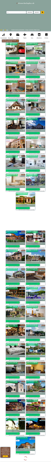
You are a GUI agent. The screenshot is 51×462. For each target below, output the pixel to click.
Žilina (7, 440)
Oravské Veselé (29, 46)
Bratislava (8, 46)
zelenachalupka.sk (25, 3)
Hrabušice (8, 234)
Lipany (27, 177)
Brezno (27, 65)
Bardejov (8, 328)
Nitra (7, 403)
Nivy (27, 158)
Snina (17, 196)
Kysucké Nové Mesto (10, 65)
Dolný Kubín (8, 83)
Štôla (7, 290)
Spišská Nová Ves (30, 271)
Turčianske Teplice (10, 384)
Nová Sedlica (29, 234)
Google (6, 449)
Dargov (27, 290)
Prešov (7, 121)
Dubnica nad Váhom (30, 309)
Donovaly (28, 253)
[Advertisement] (25, 221)
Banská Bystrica (9, 365)
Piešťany (28, 102)
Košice (7, 346)
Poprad (7, 158)
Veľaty (27, 346)
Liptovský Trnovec (30, 459)
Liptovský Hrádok (9, 271)
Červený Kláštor (29, 440)
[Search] (42, 12)
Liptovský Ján (9, 102)
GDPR (8, 454)
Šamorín (8, 459)
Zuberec (8, 253)
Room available (12, 58)
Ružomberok (8, 309)
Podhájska (28, 403)
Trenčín (28, 83)
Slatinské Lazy (29, 121)
